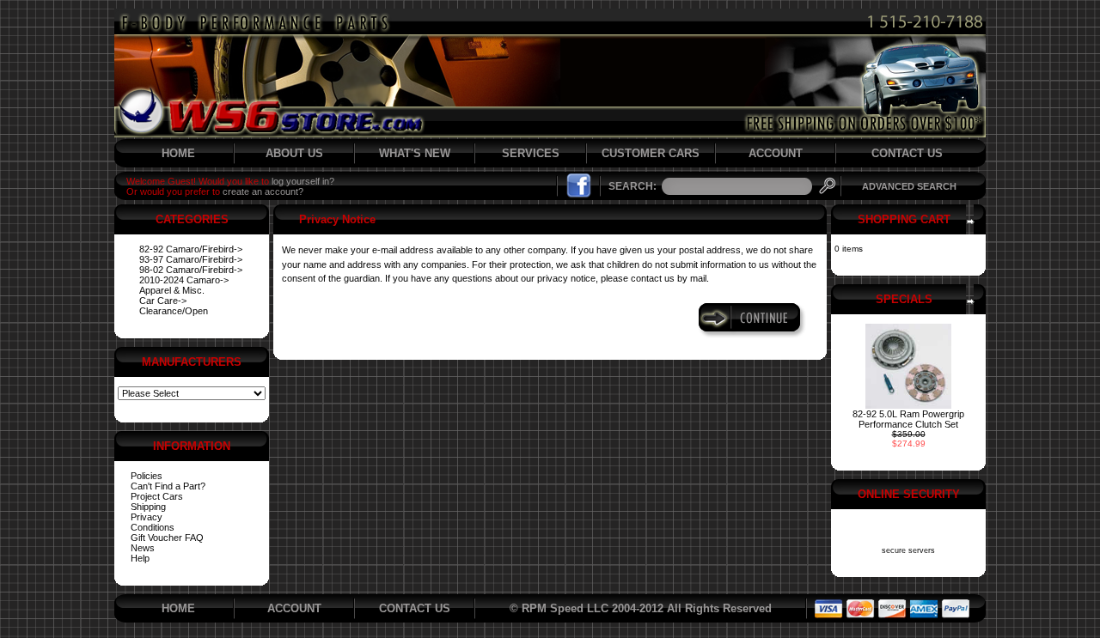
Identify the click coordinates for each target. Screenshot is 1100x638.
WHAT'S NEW (414, 153)
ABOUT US (294, 153)
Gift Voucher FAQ (167, 537)
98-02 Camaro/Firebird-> (190, 269)
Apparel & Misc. (172, 290)
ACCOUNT (776, 153)
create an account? (263, 191)
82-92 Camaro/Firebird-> (190, 249)
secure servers (908, 550)
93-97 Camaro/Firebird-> (190, 259)
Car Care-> (162, 300)
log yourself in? (303, 181)
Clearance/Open (173, 311)
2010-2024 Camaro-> (184, 280)
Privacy (146, 517)
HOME (178, 153)
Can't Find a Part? (168, 486)
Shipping (148, 506)
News (143, 548)
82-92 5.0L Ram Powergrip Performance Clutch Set (908, 419)
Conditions (152, 527)
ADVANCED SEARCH (909, 186)
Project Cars (157, 496)
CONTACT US (907, 153)
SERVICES (530, 153)
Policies (146, 476)
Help (140, 558)
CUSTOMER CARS (651, 153)
